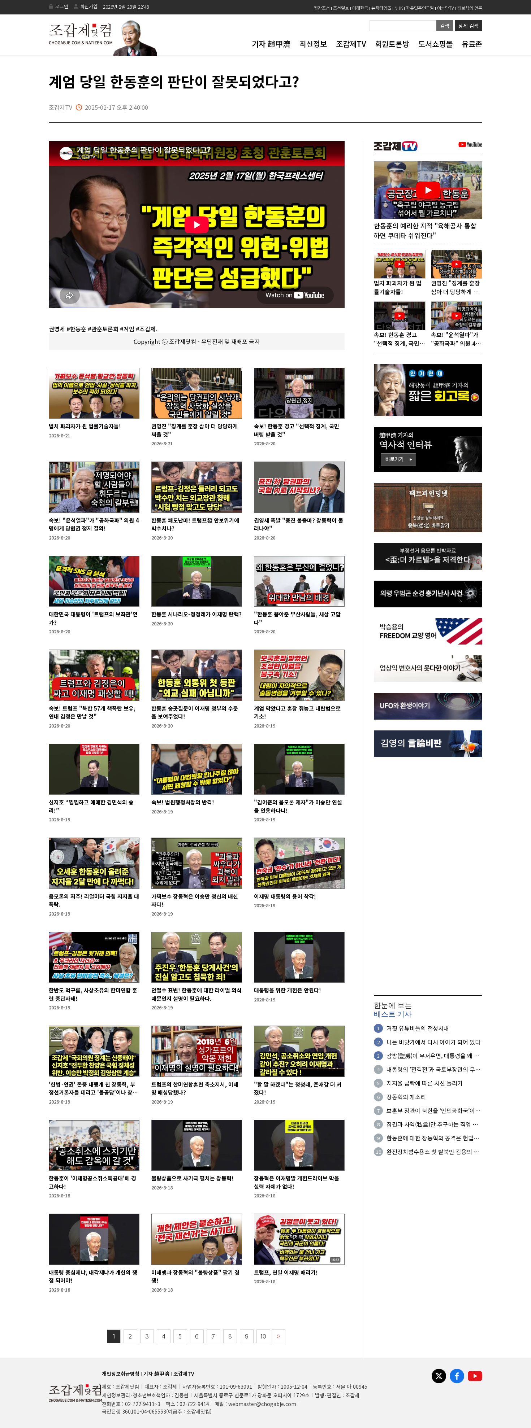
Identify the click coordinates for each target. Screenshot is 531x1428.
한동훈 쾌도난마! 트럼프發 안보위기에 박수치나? (195, 524)
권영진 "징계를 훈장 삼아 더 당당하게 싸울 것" (194, 430)
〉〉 (278, 1336)
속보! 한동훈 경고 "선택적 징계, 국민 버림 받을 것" (296, 430)
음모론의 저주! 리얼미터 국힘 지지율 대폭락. (94, 900)
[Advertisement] (428, 876)
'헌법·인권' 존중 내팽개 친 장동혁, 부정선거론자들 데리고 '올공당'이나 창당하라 (93, 1088)
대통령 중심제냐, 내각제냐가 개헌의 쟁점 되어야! (93, 1276)
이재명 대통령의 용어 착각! (285, 896)
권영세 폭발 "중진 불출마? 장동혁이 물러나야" (298, 524)
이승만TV (445, 8)
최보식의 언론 (469, 8)
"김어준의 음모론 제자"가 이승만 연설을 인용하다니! (298, 806)
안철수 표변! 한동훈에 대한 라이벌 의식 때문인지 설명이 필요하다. (196, 994)
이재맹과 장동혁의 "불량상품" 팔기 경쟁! (195, 1276)
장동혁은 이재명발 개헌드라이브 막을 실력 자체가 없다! (296, 1182)
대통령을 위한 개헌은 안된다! (287, 990)
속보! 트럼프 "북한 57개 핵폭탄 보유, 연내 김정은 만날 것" (92, 712)
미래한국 (360, 8)
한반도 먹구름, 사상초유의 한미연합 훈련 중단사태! (93, 994)
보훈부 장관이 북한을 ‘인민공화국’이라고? (433, 1110)
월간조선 (322, 8)
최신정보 (313, 43)
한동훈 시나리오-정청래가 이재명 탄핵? (196, 614)
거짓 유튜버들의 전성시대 (418, 1028)
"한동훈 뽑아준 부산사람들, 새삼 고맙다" (297, 618)
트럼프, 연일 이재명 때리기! (286, 1272)
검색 (444, 25)
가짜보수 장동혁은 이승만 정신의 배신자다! (194, 900)
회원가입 (89, 6)
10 (263, 1336)
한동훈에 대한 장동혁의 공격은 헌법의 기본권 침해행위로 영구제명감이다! (433, 1138)
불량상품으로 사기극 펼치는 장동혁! (192, 1178)
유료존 (472, 43)
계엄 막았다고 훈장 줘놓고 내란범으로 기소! (297, 712)
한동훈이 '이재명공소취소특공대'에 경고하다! (92, 1182)
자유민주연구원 (420, 8)
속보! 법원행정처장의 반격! (182, 802)
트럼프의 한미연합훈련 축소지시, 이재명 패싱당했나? (194, 1088)
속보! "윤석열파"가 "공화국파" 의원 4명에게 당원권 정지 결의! (94, 524)
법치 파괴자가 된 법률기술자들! (85, 426)
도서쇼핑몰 (435, 43)
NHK (398, 8)
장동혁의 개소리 (406, 1096)
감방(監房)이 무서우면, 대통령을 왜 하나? (433, 1055)
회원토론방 (392, 43)
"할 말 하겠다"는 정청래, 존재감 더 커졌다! (298, 1088)
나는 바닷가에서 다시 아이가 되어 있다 (433, 1042)
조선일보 (341, 8)
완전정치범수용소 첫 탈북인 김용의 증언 (433, 1151)
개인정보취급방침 (120, 1373)
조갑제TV (351, 43)
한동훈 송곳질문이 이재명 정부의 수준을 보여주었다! (194, 712)
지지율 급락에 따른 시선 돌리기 (425, 1083)
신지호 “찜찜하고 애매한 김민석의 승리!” (91, 806)
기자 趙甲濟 (271, 43)
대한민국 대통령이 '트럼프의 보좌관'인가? (93, 618)
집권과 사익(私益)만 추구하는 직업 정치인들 (432, 1124)
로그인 (61, 6)
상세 (468, 25)
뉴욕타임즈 (381, 8)
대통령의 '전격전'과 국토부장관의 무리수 (433, 1069)
